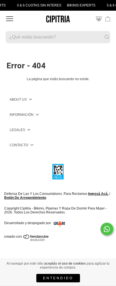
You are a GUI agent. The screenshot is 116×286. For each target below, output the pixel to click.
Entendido (58, 278)
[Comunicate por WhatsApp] (107, 229)
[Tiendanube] (26, 240)
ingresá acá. (98, 194)
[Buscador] (58, 37)
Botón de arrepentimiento (25, 198)
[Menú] (10, 19)
